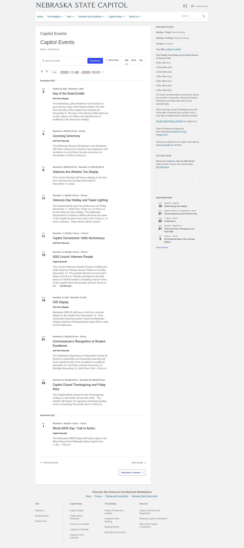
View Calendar (162, 247)
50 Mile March (170, 221)
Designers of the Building (112, 520)
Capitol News (115, 16)
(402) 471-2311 (180, 132)
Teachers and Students (90, 16)
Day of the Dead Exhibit (68, 93)
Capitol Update (76, 510)
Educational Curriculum (115, 532)
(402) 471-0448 (174, 49)
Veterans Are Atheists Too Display (75, 171)
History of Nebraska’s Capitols (114, 511)
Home (40, 16)
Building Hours (42, 516)
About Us (133, 16)
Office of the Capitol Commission (148, 525)
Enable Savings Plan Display (175, 206)
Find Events (95, 60)
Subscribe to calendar (130, 472)
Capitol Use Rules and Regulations (149, 511)
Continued (65, 285)
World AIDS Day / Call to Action (74, 428)
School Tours (41, 521)
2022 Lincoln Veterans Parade (73, 256)
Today (54, 72)
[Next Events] (46, 71)
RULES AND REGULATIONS (169, 121)
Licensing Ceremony (66, 135)
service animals (163, 145)
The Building (53, 16)
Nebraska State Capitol (82, 5)
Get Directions (162, 167)
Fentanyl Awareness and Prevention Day (180, 213)
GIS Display (61, 302)
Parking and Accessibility (116, 496)
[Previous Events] (41, 71)
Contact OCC (162, 135)
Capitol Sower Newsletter (76, 517)
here (167, 104)
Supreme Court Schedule (77, 536)
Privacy (98, 496)
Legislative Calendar (79, 529)
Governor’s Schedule (79, 524)
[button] (203, 16)
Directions (39, 510)
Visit (69, 16)
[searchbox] (193, 16)
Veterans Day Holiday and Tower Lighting (80, 200)
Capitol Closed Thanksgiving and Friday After (79, 386)
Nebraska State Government (144, 496)
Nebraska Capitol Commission (153, 519)
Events (43, 49)
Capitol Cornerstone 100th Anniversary (79, 238)
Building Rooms (112, 527)
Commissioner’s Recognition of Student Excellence (79, 343)
